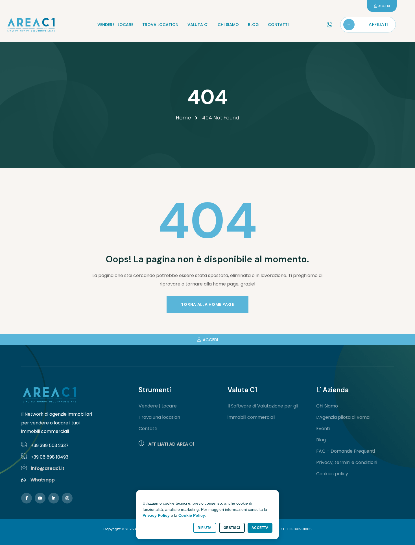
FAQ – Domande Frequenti (345, 451)
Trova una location (159, 417)
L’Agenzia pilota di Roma (343, 417)
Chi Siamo (327, 406)
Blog (321, 440)
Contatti (148, 428)
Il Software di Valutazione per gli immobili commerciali (263, 411)
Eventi (323, 428)
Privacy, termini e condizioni (346, 462)
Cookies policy (332, 473)
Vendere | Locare (158, 406)
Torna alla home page (207, 304)
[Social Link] (26, 498)
